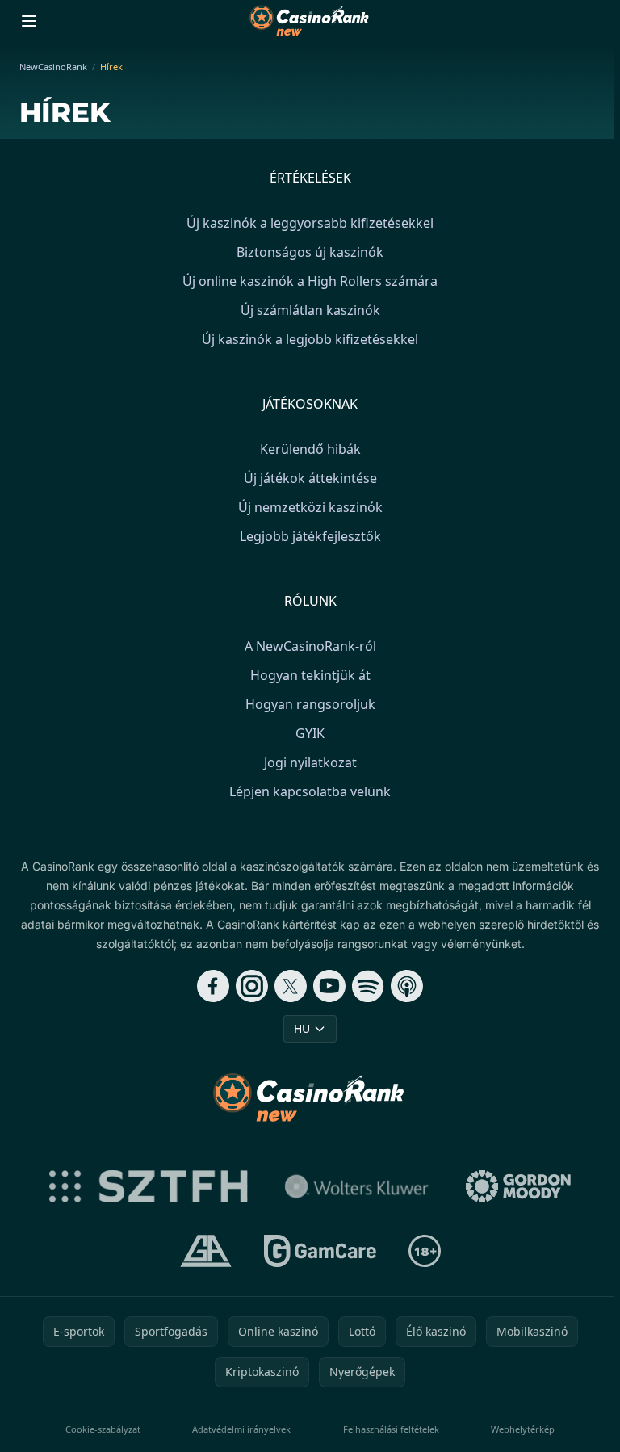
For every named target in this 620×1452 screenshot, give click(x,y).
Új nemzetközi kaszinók (310, 507)
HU (302, 1028)
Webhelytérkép (523, 1429)
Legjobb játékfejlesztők (310, 536)
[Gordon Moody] (518, 1186)
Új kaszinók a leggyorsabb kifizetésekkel (310, 223)
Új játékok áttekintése (310, 478)
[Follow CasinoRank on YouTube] (329, 986)
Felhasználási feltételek (391, 1429)
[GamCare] (320, 1251)
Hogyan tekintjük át (310, 675)
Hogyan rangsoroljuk (310, 704)
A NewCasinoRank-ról (310, 646)
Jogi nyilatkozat (310, 762)
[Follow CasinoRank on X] (290, 986)
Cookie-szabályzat (102, 1429)
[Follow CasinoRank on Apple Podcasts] (407, 986)
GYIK (310, 733)
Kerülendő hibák (310, 449)
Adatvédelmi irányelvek (241, 1429)
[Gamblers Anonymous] (206, 1251)
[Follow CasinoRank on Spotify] (368, 986)
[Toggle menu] (29, 21)
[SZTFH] (148, 1186)
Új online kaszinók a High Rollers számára (310, 281)
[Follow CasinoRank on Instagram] (252, 986)
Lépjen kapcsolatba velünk (310, 791)
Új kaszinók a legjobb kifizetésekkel (310, 339)
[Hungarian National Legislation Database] (357, 1186)
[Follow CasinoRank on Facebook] (213, 986)
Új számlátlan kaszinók (310, 310)
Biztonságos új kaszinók (310, 252)
